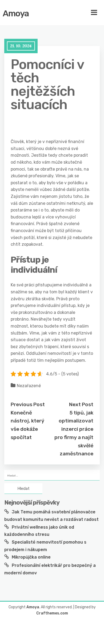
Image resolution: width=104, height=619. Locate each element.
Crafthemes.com (52, 613)
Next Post (81, 404)
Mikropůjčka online (31, 557)
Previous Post (28, 404)
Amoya (16, 13)
